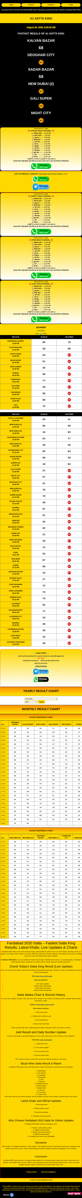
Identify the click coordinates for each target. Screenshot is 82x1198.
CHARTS (31, 5)
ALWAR (16, 565)
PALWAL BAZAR (15, 501)
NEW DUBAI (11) (16, 424)
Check (41, 702)
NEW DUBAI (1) (15, 444)
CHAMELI (15, 508)
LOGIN (71, 5)
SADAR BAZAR (16, 456)
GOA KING (16, 386)
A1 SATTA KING (41, 18)
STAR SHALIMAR (15, 584)
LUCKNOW (15, 604)
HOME (11, 5)
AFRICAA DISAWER (15, 418)
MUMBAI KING (15, 597)
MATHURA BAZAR (16, 572)
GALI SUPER (16, 469)
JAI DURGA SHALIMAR (16, 642)
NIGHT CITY (15, 476)
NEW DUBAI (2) (15, 488)
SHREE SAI (15, 533)
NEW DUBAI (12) (15, 431)
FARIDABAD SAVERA (15, 341)
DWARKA (15, 623)
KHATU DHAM (15, 354)
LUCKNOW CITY (15, 616)
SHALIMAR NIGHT (16, 610)
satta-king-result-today (44, 976)
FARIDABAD (15, 379)
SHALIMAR (15, 559)
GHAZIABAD (15, 392)
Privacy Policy (32, 1172)
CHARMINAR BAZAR (16, 629)
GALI (16, 405)
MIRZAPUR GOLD (16, 514)
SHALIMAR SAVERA (15, 527)
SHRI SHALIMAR (15, 540)
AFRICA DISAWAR (16, 591)
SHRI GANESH (15, 367)
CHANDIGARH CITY (15, 450)
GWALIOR (16, 520)
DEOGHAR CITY (16, 482)
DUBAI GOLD (16, 399)
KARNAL (15, 373)
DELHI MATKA (15, 546)
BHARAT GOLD (16, 578)
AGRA (15, 552)
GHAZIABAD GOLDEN (15, 437)
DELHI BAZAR (15, 360)
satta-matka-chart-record (45, 1004)
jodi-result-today (46, 1040)
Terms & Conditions (48, 1172)
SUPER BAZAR (15, 495)
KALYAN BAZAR (15, 347)
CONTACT (51, 5)
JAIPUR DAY (15, 463)
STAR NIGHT (15, 636)
